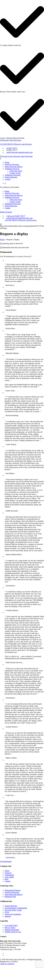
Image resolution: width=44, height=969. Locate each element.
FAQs (7, 912)
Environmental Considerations (16, 908)
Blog (6, 879)
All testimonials (5, 861)
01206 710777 (11, 148)
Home (7, 162)
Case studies (9, 877)
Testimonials (9, 875)
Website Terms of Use (13, 932)
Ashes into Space (15, 171)
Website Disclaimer (12, 930)
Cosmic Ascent (15, 173)
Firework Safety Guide (13, 910)
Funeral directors (11, 177)
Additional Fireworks (13, 175)
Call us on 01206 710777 (15, 216)
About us (8, 873)
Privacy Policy (10, 928)
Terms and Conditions (13, 914)
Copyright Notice (11, 925)
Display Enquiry (6, 212)
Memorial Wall (10, 897)
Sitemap (8, 916)
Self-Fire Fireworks (12, 164)
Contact (7, 179)
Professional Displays (13, 890)
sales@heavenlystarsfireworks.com (19, 152)
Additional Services (12, 169)
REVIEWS (6, 144)
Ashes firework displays (14, 167)
